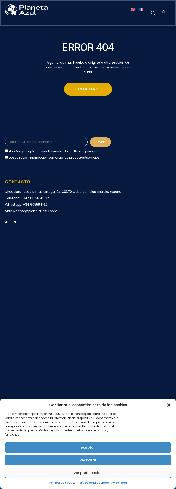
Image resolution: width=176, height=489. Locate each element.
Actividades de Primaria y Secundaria (34, 390)
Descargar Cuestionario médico (30, 280)
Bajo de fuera (15, 354)
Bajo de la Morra (17, 328)
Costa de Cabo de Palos (24, 315)
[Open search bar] (153, 13)
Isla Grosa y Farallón (20, 367)
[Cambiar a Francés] (141, 9)
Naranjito (12, 360)
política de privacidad (85, 151)
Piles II (9, 341)
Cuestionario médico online (27, 286)
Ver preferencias (88, 472)
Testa (9, 322)
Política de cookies (63, 483)
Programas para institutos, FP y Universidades (41, 397)
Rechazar (88, 460)
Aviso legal (119, 483)
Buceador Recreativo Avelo (26, 267)
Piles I (9, 334)
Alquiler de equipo (19, 293)
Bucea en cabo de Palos (24, 261)
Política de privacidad (93, 483)
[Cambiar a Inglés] (132, 9)
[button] (168, 405)
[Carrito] (163, 13)
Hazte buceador (18, 274)
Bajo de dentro (16, 347)
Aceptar (88, 447)
